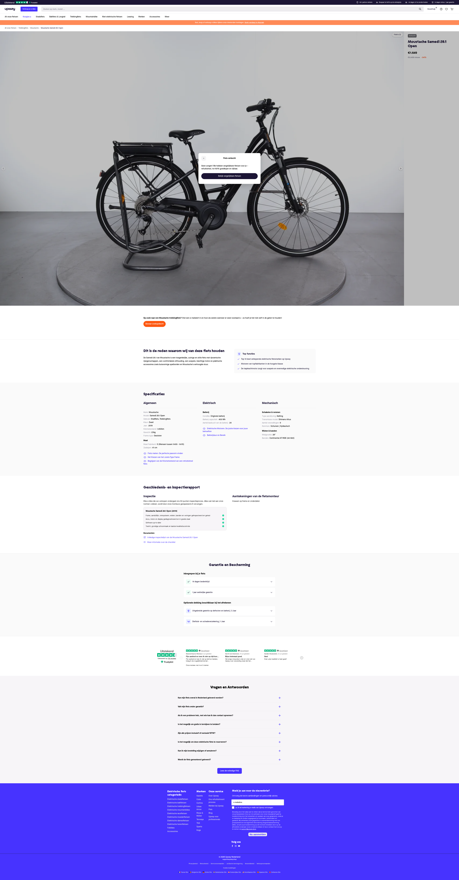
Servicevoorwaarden (217, 863)
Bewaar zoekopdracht (154, 324)
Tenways (200, 820)
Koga (199, 830)
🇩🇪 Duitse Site (207, 872)
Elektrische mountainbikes (178, 810)
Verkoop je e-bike (29, 9)
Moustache (34, 28)
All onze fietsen (10, 28)
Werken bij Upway (216, 806)
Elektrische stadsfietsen (177, 799)
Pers (210, 810)
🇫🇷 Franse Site (183, 872)
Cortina (200, 803)
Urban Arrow (199, 808)
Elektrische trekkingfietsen (178, 806)
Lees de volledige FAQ (229, 771)
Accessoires (172, 831)
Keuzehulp (431, 9)
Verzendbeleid (249, 863)
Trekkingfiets (23, 28)
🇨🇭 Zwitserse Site (274, 872)
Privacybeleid (193, 863)
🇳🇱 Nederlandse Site (220, 872)
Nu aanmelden (258, 834)
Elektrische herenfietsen (177, 824)
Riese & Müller (200, 814)
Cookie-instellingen (229, 868)
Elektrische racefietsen (177, 814)
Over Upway (214, 796)
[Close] (231, 1)
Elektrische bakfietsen (176, 803)
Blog (210, 813)
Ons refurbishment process (216, 801)
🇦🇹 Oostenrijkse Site (234, 872)
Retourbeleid (204, 863)
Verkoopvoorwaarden (263, 863)
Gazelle (200, 796)
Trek (198, 823)
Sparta (199, 827)
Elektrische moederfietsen (178, 817)
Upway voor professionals (214, 818)
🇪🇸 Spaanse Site (262, 872)
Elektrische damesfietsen (178, 821)
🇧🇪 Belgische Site (195, 872)
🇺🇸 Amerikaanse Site (249, 872)
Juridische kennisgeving (235, 863)
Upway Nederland (232, 857)
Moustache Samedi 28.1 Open (52, 28)
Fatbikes (171, 828)
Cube (199, 799)
